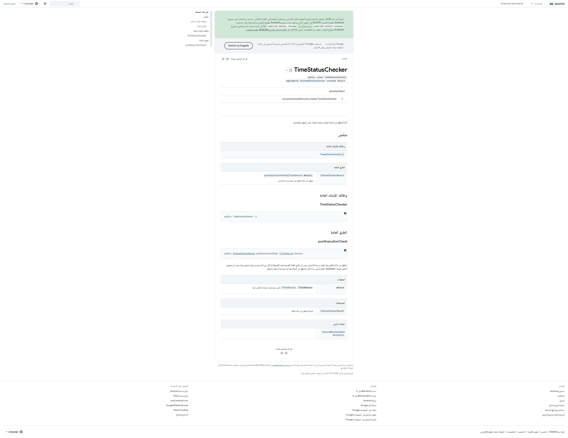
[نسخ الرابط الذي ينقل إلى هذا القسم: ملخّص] (335, 135)
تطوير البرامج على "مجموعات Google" (361, 414)
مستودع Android (557, 391)
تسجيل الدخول (9, 3)
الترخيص (521, 432)
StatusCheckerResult (332, 175)
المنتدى (544, 432)
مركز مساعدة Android (179, 391)
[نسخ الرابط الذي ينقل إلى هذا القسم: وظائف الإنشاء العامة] (317, 195)
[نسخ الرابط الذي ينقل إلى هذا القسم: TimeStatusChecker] (317, 204)
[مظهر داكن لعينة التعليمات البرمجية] (345, 213)
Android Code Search (512, 3)
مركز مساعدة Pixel (181, 395)
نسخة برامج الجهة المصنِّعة (554, 410)
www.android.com (179, 400)
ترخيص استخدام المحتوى (281, 365)
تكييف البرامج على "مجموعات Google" (360, 419)
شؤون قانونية (533, 432)
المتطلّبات (560, 395)
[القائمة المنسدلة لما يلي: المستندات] (531, 3)
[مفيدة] (227, 59)
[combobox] (65, 3)
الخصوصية (511, 432)
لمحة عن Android (557, 432)
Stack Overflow (181, 410)
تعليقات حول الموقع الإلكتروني (492, 432)
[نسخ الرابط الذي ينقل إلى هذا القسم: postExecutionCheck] (315, 241)
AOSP (344, 59)
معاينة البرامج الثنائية (556, 405)
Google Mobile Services (177, 405)
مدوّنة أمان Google (368, 405)
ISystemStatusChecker (313, 80)
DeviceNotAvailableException (333, 333)
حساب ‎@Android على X (366, 391)
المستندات (538, 3)
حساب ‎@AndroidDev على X (364, 395)
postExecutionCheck (275, 175)
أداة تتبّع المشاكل (182, 414)
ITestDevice (295, 175)
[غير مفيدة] (223, 59)
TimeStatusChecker (331, 154)
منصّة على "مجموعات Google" (364, 410)
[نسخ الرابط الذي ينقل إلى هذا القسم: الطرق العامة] (328, 232)
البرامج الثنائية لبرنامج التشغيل (553, 414)
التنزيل (561, 400)
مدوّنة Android (370, 400)
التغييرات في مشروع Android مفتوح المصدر (266, 29)
